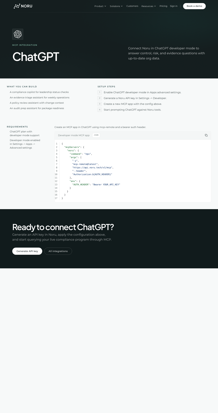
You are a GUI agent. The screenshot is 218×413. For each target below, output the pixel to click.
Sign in (173, 6)
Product (99, 6)
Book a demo (194, 6)
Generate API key (27, 251)
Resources (147, 6)
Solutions (115, 6)
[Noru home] (23, 6)
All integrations (58, 251)
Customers (132, 6)
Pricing (163, 6)
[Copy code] (206, 135)
